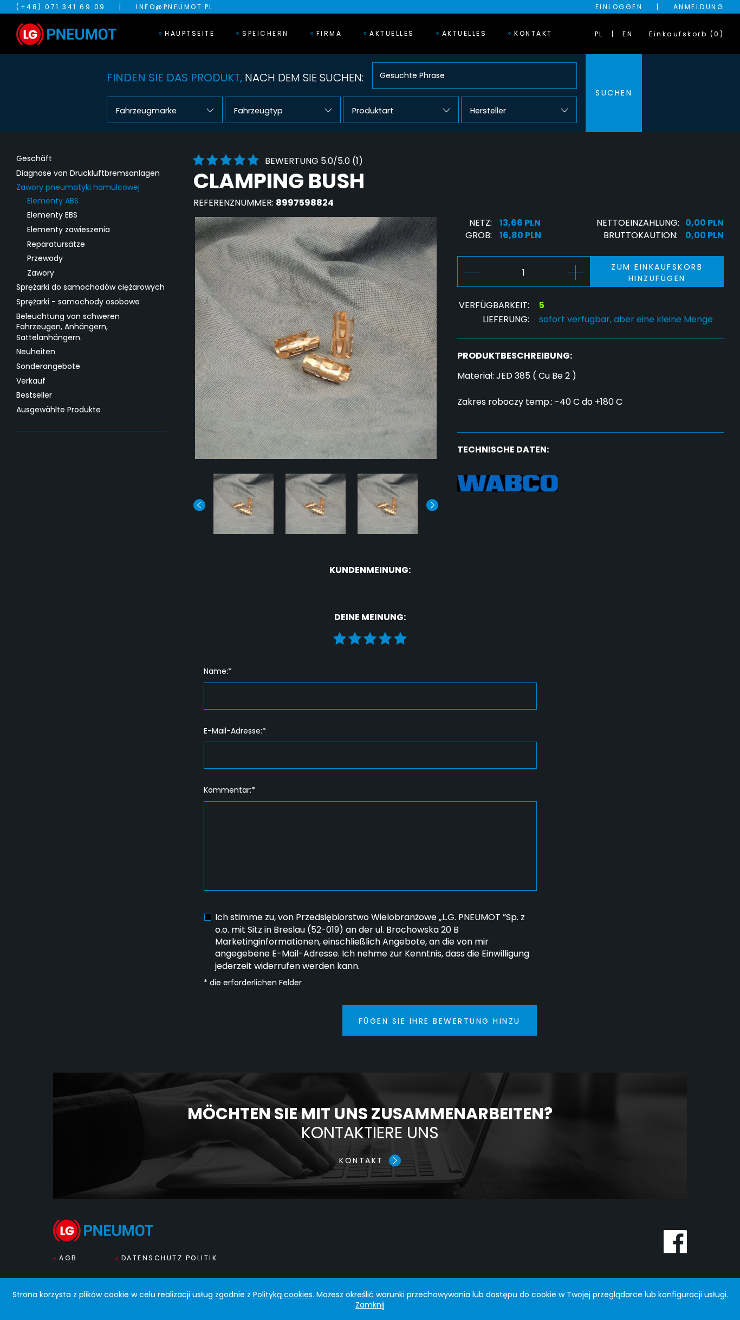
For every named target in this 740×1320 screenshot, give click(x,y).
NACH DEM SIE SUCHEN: (235, 77)
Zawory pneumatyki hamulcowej (78, 187)
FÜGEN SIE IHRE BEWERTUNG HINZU (440, 1021)
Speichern (265, 33)
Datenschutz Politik (169, 1257)
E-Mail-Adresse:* (235, 731)
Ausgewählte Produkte (58, 410)
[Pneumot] (66, 34)
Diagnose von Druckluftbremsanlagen (88, 173)
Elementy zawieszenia (68, 230)
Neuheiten (35, 352)
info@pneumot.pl (174, 6)
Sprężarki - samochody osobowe (78, 302)
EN (627, 34)
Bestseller (34, 395)
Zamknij (370, 1304)
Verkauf (31, 381)
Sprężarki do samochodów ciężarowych (90, 287)
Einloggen (619, 6)
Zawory (40, 273)
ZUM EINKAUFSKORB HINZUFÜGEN (657, 273)
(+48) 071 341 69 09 (61, 6)
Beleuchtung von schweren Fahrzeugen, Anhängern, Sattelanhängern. (68, 327)
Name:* (218, 671)
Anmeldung (698, 6)
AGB (68, 1257)
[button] (432, 505)
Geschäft (34, 159)
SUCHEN (613, 92)
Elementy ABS (53, 201)
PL (599, 34)
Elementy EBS (52, 215)
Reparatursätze (56, 244)
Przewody (45, 258)
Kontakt (533, 33)
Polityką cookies (283, 1294)
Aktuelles (391, 33)
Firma (329, 33)
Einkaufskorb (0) (686, 34)
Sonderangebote (48, 366)
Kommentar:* (229, 790)
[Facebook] (675, 1241)
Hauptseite (190, 33)
